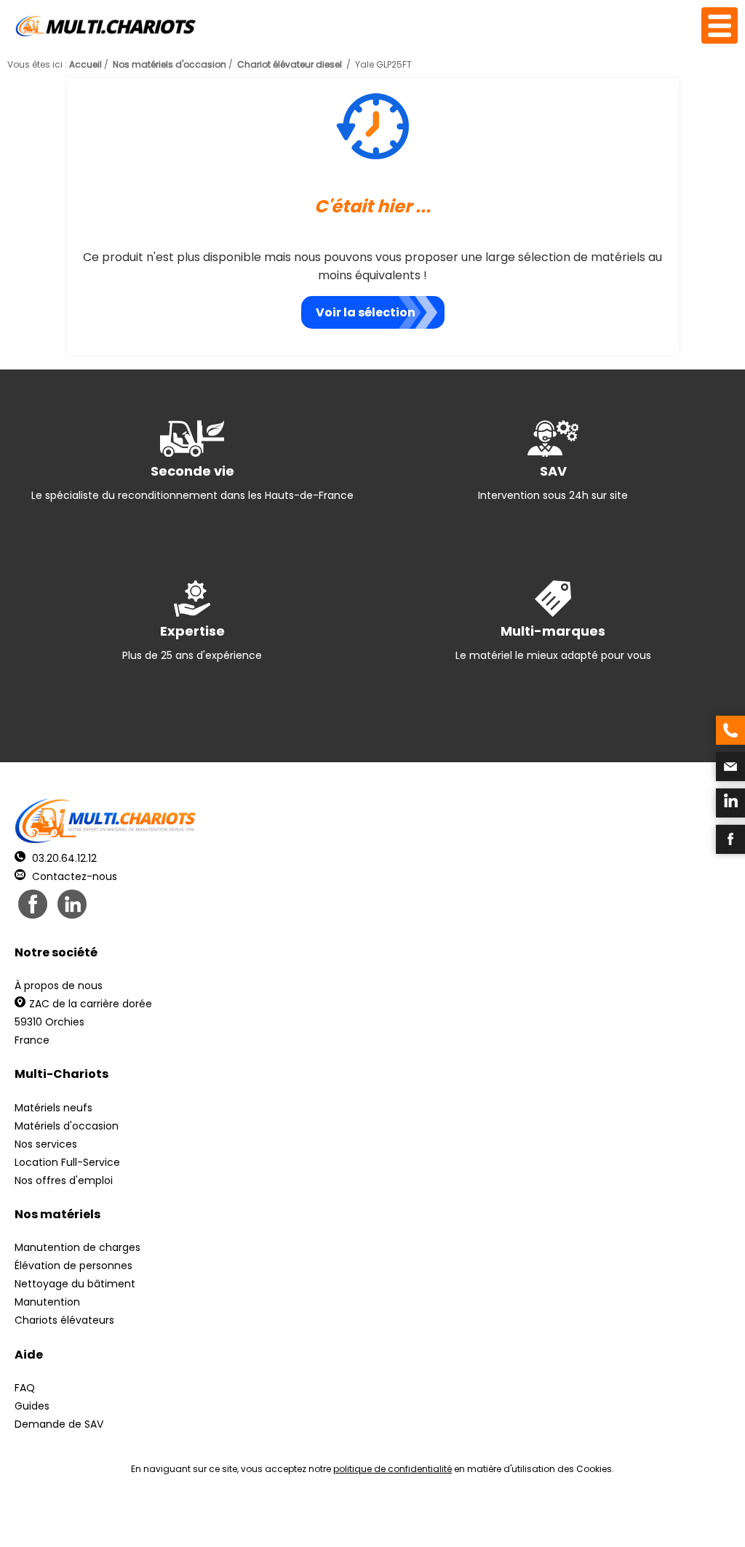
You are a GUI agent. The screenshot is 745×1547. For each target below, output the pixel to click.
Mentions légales (368, 1518)
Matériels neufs (53, 1107)
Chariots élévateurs (64, 1320)
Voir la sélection (365, 312)
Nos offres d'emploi (64, 1180)
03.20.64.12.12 (63, 858)
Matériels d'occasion (67, 1126)
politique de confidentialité (392, 1469)
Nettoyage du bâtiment (75, 1283)
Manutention (47, 1302)
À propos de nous (59, 985)
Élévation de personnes (73, 1265)
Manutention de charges (77, 1247)
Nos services (46, 1144)
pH (593, 1518)
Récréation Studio (485, 1518)
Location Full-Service (67, 1162)
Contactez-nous (73, 876)
